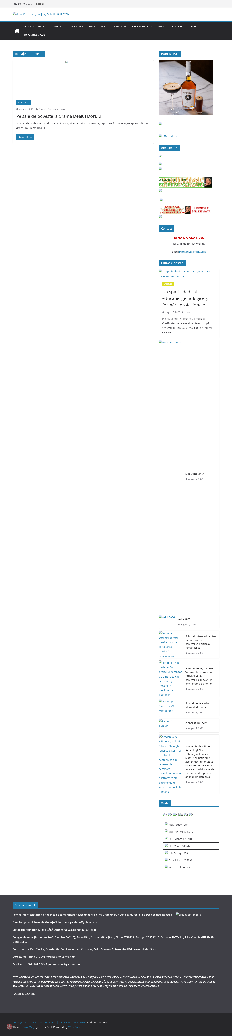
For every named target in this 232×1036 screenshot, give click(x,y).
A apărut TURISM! (196, 723)
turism (56, 26)
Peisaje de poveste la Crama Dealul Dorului (59, 116)
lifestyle (168, 284)
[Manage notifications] (9, 1026)
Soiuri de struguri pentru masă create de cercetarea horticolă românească (200, 641)
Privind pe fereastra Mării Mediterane (197, 705)
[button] (43, 26)
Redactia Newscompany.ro (52, 109)
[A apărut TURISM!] (171, 725)
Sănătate (77, 26)
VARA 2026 (184, 619)
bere (92, 26)
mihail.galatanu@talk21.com (192, 252)
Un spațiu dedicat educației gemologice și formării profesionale (185, 298)
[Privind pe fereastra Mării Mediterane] (171, 708)
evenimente (140, 26)
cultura (116, 26)
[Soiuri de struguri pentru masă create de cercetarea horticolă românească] (171, 644)
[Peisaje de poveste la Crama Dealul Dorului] (83, 78)
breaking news (34, 35)
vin (103, 26)
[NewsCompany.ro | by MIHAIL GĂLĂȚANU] (17, 31)
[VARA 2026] (167, 622)
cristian (188, 312)
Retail (162, 26)
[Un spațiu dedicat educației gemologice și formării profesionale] (189, 273)
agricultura (33, 26)
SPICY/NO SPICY (194, 474)
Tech (193, 26)
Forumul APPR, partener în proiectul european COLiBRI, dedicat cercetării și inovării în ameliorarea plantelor (199, 676)
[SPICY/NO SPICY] (171, 476)
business (178, 26)
